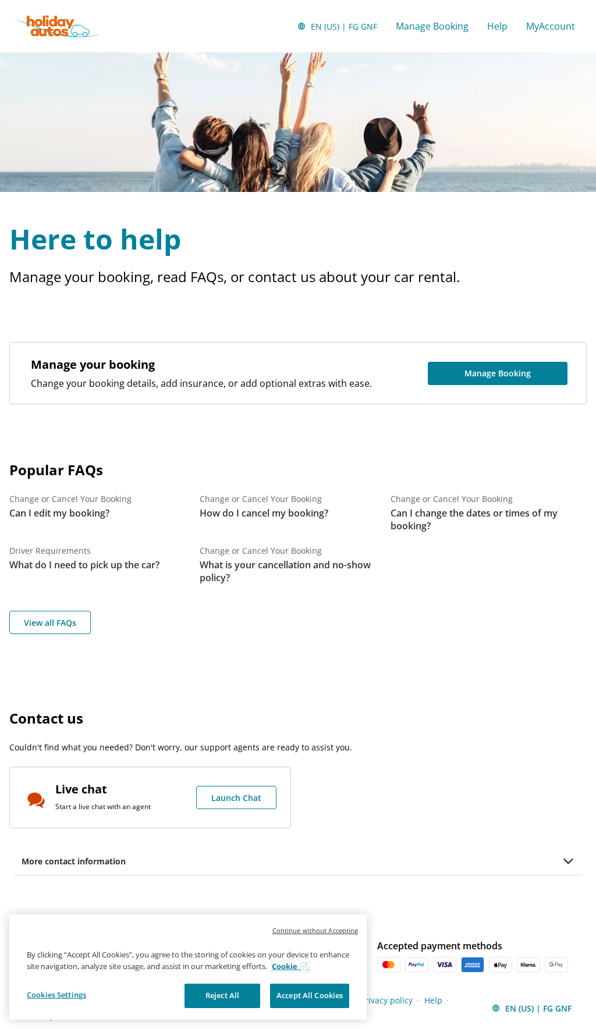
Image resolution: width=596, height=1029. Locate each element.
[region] (188, 967)
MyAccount (550, 26)
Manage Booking (432, 26)
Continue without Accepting (315, 930)
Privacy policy (386, 1000)
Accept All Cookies (309, 995)
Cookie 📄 (290, 966)
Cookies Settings (56, 994)
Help (497, 26)
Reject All (222, 995)
